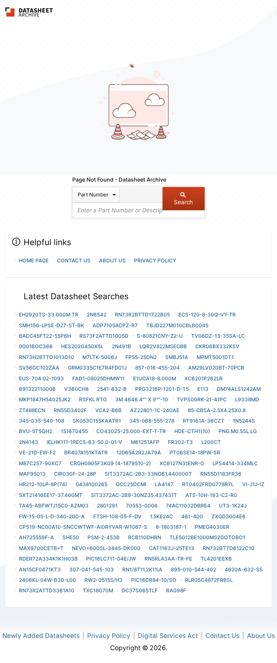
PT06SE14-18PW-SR (195, 452)
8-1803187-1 (171, 527)
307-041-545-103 (91, 569)
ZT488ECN (32, 410)
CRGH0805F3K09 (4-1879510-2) (110, 463)
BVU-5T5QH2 (35, 431)
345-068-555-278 (151, 421)
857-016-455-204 (157, 367)
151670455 (74, 431)
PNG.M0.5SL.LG (238, 431)
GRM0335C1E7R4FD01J (97, 367)
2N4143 (28, 442)
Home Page (34, 260)
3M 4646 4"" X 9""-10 (141, 399)
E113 (202, 389)
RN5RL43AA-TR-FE (168, 558)
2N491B (121, 346)
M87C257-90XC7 (40, 463)
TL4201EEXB (216, 558)
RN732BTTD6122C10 (228, 548)
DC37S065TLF (140, 590)
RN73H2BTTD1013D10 (46, 357)
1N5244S (244, 421)
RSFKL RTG (93, 399)
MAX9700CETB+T (41, 548)
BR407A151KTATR (86, 452)
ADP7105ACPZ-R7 (115, 325)
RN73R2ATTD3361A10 (46, 590)
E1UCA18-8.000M (154, 378)
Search (183, 202)
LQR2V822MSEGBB (163, 346)
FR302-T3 (180, 442)
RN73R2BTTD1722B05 (142, 314)
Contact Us (74, 260)
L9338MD (247, 399)
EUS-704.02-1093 (41, 378)
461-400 (192, 516)
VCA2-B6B (108, 410)
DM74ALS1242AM (239, 389)
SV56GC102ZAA (39, 367)
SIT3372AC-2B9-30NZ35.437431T (134, 495)
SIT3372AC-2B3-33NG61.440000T (148, 474)
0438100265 (91, 484)
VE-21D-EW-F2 (37, 452)
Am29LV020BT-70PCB (216, 367)
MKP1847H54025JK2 (45, 399)
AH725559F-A (36, 537)
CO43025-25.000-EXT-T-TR (131, 431)
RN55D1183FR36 (221, 474)
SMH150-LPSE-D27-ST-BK (51, 325)
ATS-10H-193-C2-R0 (211, 495)
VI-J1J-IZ (253, 484)
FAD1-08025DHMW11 (98, 378)
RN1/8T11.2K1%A (142, 569)
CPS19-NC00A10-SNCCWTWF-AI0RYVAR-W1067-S (83, 527)
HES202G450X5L (82, 346)
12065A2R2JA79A (138, 452)
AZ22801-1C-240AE (154, 410)
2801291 (107, 505)
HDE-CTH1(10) (192, 431)
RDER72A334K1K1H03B (48, 558)
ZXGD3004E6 (228, 516)
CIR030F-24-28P (75, 474)
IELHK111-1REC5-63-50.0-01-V (84, 442)
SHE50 (70, 537)
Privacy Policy (155, 260)
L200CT (211, 442)
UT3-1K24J (233, 505)
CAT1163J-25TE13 (171, 548)
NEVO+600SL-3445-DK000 (106, 548)
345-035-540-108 (41, 421)
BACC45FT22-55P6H (45, 336)
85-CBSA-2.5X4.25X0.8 (217, 410)
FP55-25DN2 (141, 357)
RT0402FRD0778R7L (208, 484)
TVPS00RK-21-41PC (202, 399)
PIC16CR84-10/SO (153, 580)
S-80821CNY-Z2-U (160, 336)
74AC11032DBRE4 (188, 505)
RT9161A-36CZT (203, 421)
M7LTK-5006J (99, 357)
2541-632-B (112, 389)
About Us (112, 260)
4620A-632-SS (244, 569)
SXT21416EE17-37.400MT (50, 495)
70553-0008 (141, 505)
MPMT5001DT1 (215, 357)
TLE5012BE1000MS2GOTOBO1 (207, 537)
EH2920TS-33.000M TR (48, 314)
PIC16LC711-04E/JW (111, 558)
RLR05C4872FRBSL (209, 580)
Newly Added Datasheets (41, 636)
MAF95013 (32, 474)
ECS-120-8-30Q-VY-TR (207, 314)
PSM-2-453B (103, 537)
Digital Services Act (168, 636)
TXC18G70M (98, 590)
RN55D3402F (70, 410)
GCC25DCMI (131, 484)
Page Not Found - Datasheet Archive (119, 179)
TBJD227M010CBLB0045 (177, 325)
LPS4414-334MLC (235, 463)
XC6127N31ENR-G (181, 463)
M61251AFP (145, 442)
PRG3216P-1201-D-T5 (162, 389)
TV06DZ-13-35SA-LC (218, 336)
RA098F (176, 590)
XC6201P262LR (203, 378)
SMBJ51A (176, 357)
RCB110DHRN (144, 537)
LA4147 (164, 484)
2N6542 (96, 314)
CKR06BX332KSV (217, 346)
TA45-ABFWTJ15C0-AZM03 (54, 505)
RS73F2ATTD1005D (103, 336)
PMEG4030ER (212, 527)
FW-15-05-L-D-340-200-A (52, 516)
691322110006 (37, 389)
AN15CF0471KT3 (40, 569)
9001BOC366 (36, 346)
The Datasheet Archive (29, 12)
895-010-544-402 (193, 569)
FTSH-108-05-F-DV (117, 516)
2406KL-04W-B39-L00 (47, 580)
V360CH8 (76, 389)
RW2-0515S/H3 (103, 580)
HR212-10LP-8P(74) (43, 484)
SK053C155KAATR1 (97, 421)
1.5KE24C (161, 516)
